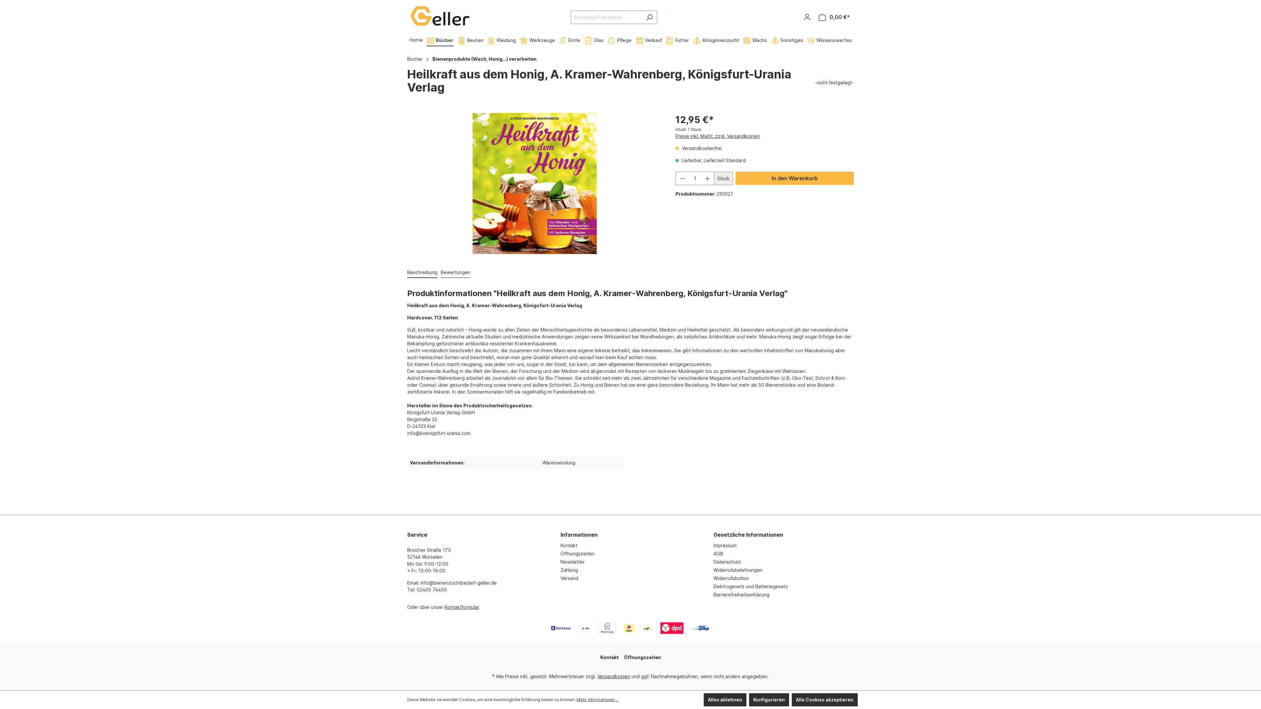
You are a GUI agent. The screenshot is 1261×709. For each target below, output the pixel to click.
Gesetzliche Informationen (748, 534)
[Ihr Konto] (807, 17)
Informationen (579, 534)
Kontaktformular (462, 607)
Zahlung (569, 570)
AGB (718, 553)
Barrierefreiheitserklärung (741, 594)
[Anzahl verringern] (682, 178)
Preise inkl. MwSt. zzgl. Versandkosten (717, 136)
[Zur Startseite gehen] (440, 16)
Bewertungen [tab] (455, 272)
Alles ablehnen (725, 699)
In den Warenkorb (795, 178)
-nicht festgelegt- (834, 82)
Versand (569, 578)
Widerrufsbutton (731, 578)
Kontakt (569, 545)
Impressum (725, 545)
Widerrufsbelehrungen (738, 570)
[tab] (422, 272)
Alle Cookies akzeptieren (824, 699)
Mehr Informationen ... (598, 699)
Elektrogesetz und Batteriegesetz (751, 586)
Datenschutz (727, 562)
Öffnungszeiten (577, 553)
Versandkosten (613, 676)
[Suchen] (649, 17)
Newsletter (573, 562)
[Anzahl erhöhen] (708, 178)
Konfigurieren (769, 699)
